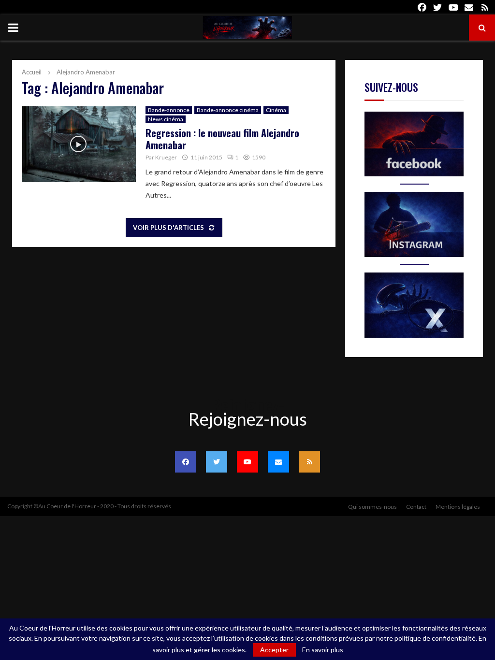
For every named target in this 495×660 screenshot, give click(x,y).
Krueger (166, 157)
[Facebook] (185, 462)
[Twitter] (216, 462)
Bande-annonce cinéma (228, 110)
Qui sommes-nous (372, 506)
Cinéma (276, 110)
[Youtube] (247, 462)
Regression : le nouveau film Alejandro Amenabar (222, 139)
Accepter (274, 650)
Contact (416, 506)
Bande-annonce (168, 110)
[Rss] (309, 462)
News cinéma (165, 119)
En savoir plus (322, 649)
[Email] (278, 462)
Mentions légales (458, 506)
